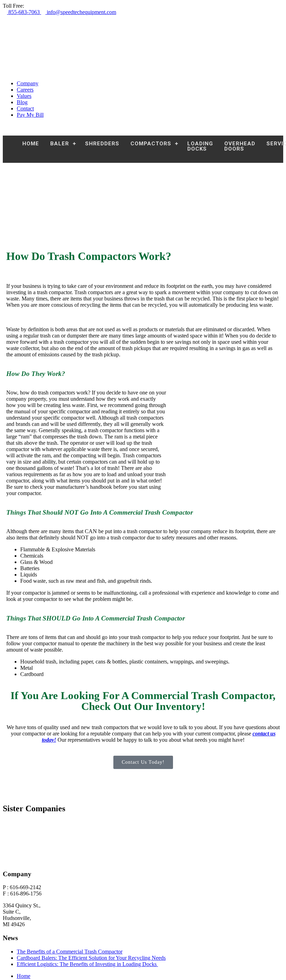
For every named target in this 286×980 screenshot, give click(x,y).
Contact (25, 108)
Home (23, 976)
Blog (22, 102)
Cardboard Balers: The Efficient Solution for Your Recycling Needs (91, 958)
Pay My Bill (30, 115)
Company (27, 83)
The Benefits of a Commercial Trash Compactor (69, 951)
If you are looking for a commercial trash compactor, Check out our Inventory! (143, 700)
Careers (25, 90)
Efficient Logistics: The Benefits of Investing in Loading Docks (87, 964)
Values (24, 96)
